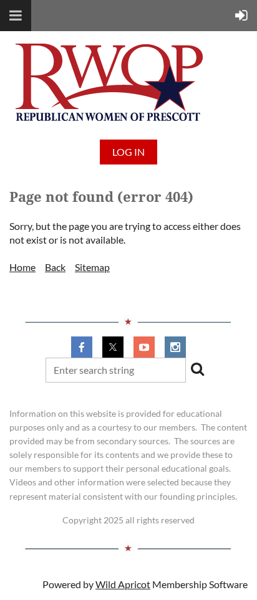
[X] (113, 347)
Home (22, 267)
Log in (128, 152)
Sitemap (92, 267)
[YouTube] (144, 347)
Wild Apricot (122, 584)
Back (55, 267)
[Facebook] (81, 347)
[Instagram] (175, 347)
